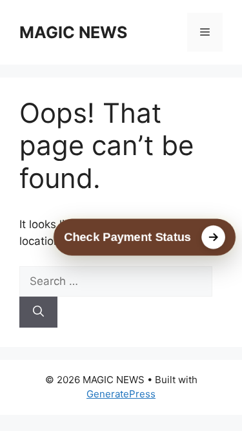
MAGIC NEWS (73, 32)
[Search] (38, 312)
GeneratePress (121, 394)
